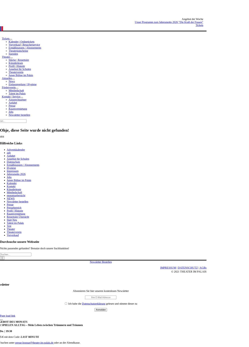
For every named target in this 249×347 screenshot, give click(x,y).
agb (9, 152)
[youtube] (2, 28)
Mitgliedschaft (14, 192)
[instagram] (1, 28)
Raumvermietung (16, 213)
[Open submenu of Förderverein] (17, 88)
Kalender (12, 183)
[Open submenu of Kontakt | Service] (21, 97)
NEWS (11, 198)
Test (9, 226)
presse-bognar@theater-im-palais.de (34, 342)
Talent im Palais (15, 222)
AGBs (203, 267)
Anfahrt (11, 155)
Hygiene (11, 168)
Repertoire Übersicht (18, 216)
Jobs (9, 177)
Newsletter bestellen (17, 201)
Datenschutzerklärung (93, 303)
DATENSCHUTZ (188, 267)
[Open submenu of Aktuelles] (13, 79)
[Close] (1, 319)
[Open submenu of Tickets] (10, 39)
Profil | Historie (15, 210)
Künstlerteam (14, 189)
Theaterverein (14, 232)
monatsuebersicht (16, 195)
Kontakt (11, 186)
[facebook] (0, 28)
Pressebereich (14, 207)
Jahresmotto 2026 (16, 174)
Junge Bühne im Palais (19, 180)
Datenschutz (13, 161)
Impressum (12, 171)
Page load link (7, 315)
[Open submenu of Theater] (11, 57)
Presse (10, 204)
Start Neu (12, 219)
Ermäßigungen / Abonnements (23, 164)
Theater (11, 229)
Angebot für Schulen (18, 158)
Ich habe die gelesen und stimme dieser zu (102, 303)
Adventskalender (16, 149)
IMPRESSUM (168, 267)
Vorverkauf (13, 235)
